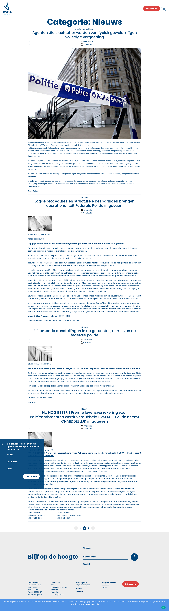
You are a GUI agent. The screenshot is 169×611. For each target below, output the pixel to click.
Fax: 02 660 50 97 (35, 592)
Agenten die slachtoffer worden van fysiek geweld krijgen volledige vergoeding (84, 35)
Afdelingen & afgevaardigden (83, 583)
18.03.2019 (87, 44)
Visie (52, 585)
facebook (105, 585)
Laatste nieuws (81, 29)
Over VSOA (55, 582)
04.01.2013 (87, 342)
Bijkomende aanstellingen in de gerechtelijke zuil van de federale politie (84, 333)
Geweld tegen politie (59, 587)
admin (89, 210)
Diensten (54, 590)
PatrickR (89, 41)
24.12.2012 (87, 428)
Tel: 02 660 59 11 (34, 590)
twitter (104, 587)
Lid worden (151, 8)
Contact (79, 592)
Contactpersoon (57, 594)
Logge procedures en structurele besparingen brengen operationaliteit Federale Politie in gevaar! (85, 203)
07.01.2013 (87, 213)
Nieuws (91, 29)
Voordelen (55, 592)
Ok (163, 607)
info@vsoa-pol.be (35, 594)
